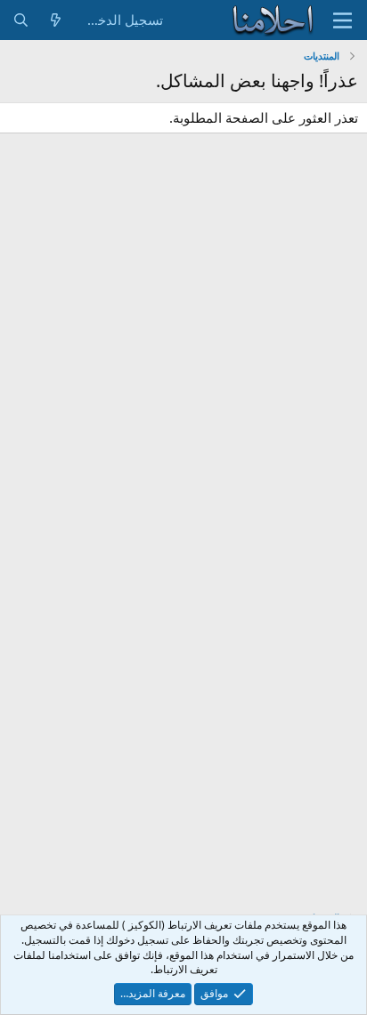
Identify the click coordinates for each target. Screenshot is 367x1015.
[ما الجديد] (55, 20)
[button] (342, 20)
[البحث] (21, 20)
